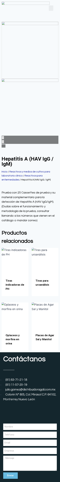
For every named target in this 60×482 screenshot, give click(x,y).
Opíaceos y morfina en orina (13, 339)
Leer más (41, 295)
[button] (51, 8)
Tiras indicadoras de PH (15, 284)
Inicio (5, 171)
